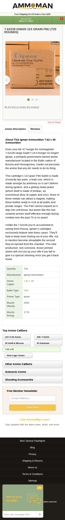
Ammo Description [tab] (15, 129)
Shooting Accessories (19, 379)
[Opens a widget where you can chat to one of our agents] (22, 501)
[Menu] (6, 20)
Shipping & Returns (32, 460)
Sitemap (32, 480)
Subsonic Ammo (15, 371)
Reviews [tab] (35, 129)
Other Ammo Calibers (18, 364)
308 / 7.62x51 (43, 337)
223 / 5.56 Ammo (13, 337)
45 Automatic (43, 343)
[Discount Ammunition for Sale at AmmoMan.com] (32, 6)
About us (32, 467)
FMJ (26, 290)
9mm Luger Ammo (15, 355)
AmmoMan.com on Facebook (31, 431)
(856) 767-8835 (26, 21)
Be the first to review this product (21, 107)
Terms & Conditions (32, 474)
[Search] (45, 20)
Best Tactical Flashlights (32, 441)
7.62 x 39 (29, 281)
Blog (32, 447)
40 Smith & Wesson (14, 343)
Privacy (32, 454)
